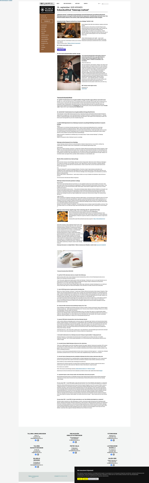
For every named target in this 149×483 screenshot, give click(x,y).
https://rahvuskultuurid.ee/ (99, 218)
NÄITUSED (77, 3)
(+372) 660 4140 (36, 451)
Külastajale (44, 25)
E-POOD (42, 45)
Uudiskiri (43, 47)
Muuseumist (44, 27)
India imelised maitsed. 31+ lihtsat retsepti (85, 368)
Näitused (43, 29)
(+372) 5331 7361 (112, 437)
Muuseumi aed (44, 41)
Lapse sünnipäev (45, 39)
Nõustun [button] (80, 478)
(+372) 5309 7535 (112, 461)
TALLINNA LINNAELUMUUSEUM (36, 433)
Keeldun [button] (85, 478)
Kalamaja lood (44, 43)
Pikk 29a (36, 449)
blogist (100, 370)
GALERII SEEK (112, 458)
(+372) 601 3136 (74, 449)
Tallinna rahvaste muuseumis (73, 43)
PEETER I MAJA (74, 446)
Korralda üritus (45, 35)
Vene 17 (36, 435)
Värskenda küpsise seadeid (6, 0)
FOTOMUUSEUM (112, 433)
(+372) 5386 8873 (74, 438)
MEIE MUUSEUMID (67, 3)
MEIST (58, 3)
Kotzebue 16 (47, 21)
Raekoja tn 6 (112, 435)
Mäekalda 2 (74, 448)
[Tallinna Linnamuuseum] (47, 3)
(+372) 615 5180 (36, 437)
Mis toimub (43, 31)
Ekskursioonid (44, 37)
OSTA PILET (61, 49)
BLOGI (42, 49)
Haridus (43, 33)
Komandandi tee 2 (74, 437)
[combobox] (105, 3)
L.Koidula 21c (112, 449)
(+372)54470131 (36, 463)
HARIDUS (85, 3)
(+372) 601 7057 (112, 451)
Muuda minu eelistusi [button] (93, 478)
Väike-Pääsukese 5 (112, 460)
